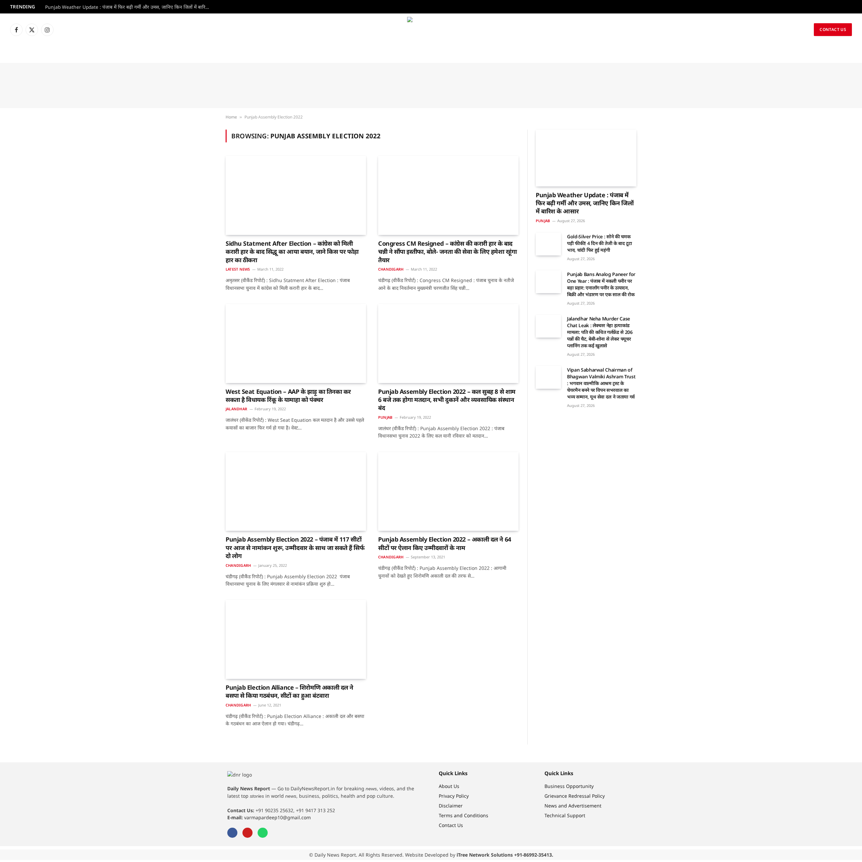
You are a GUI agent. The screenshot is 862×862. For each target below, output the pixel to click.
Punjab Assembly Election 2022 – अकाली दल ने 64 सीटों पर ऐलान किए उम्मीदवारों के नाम (444, 543)
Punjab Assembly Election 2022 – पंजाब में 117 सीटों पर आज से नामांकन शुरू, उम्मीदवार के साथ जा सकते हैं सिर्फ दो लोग (295, 547)
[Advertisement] (431, 85)
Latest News (238, 269)
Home (231, 117)
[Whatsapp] (263, 833)
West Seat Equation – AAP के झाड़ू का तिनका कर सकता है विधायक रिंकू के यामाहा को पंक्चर (288, 395)
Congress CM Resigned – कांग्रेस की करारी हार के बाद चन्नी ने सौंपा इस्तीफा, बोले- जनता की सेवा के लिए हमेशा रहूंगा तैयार (447, 251)
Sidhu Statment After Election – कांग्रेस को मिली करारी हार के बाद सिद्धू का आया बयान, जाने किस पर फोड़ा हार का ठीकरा (292, 251)
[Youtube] (247, 833)
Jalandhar (236, 408)
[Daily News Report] (431, 29)
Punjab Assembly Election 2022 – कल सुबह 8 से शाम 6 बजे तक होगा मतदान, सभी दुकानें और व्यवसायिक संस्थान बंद (447, 399)
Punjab (385, 417)
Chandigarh (390, 269)
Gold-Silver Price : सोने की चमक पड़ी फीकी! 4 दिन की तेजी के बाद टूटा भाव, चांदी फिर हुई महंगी (599, 243)
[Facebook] (232, 833)
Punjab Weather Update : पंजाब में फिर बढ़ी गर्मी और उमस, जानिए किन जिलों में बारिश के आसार (129, 7)
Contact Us (833, 29)
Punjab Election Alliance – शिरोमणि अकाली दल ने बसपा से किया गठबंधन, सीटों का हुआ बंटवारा (289, 691)
